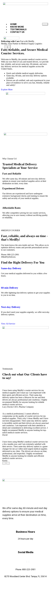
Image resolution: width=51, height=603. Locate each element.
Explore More (7, 89)
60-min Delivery (9, 287)
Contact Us (17, 32)
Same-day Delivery (11, 268)
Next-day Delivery (10, 307)
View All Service (8, 324)
